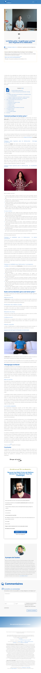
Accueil (6, 47)
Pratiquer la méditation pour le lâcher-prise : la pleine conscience (18, 97)
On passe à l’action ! (12, 95)
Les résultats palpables (11, 111)
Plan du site (20, 638)
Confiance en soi (10, 104)
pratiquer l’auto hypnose (28, 137)
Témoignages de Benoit (10, 108)
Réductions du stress (11, 103)
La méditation (6, 266)
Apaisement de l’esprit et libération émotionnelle (15, 107)
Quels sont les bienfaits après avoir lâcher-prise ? (14, 99)
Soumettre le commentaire (32, 610)
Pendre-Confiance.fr (14, 668)
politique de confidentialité (24, 642)
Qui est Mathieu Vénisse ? (24, 575)
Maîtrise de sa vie (10, 100)
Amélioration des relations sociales (13, 102)
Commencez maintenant (20, 532)
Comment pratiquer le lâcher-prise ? (17, 90)
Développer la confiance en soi (12, 47)
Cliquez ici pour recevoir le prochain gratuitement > (13, 57)
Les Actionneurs (24, 667)
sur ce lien (9, 444)
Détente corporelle (10, 106)
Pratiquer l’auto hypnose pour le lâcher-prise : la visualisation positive (19, 94)
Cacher (22, 88)
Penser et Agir (28, 667)
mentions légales (20, 641)
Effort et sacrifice (10, 110)
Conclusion (8, 112)
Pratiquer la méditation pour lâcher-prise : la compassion (17, 98)
